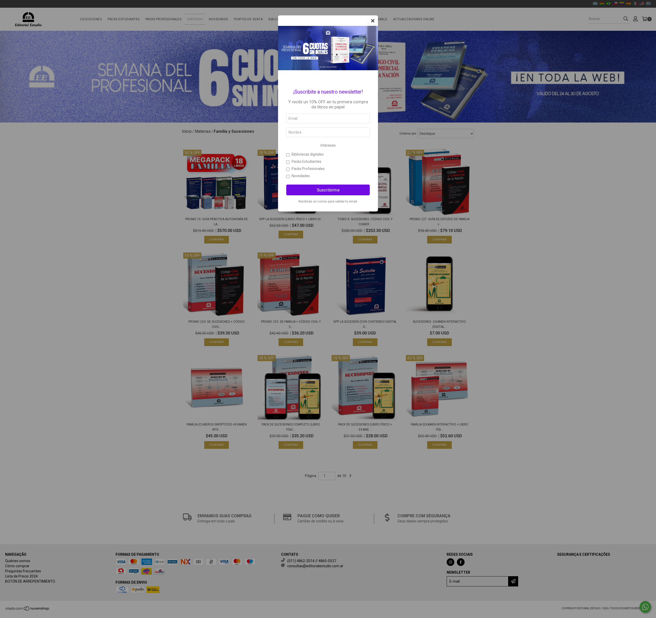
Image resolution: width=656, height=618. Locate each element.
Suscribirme (328, 190)
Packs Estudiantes (306, 161)
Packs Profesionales (308, 169)
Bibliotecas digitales (308, 154)
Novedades (301, 176)
